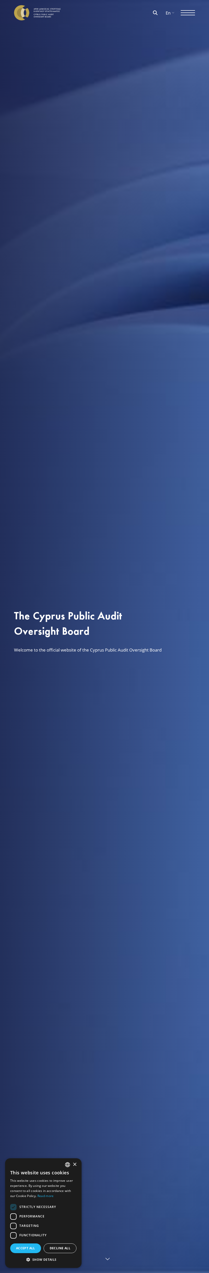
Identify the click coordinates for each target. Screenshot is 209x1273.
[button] (43, 1259)
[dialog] (43, 1213)
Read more (45, 1196)
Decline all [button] (60, 1248)
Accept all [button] (25, 1248)
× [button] (74, 1164)
